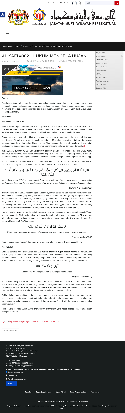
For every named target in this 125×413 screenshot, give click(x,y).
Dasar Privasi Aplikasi (78, 392)
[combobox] (100, 3)
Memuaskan (12, 375)
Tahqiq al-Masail (101, 70)
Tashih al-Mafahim (102, 81)
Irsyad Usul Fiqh (101, 67)
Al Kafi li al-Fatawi (10, 331)
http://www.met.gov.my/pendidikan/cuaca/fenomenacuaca (34, 321)
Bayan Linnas (100, 53)
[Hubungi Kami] (72, 3)
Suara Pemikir (101, 84)
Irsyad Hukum (100, 56)
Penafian (28, 392)
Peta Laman (95, 392)
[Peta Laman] (80, 3)
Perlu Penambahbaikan (16, 379)
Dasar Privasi (61, 392)
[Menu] (7, 34)
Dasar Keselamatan (43, 392)
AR (67, 3)
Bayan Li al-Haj (101, 77)
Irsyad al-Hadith (101, 63)
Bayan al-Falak (101, 88)
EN (64, 3)
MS (61, 3)
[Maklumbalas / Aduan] (76, 3)
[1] (84, 146)
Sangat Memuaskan (15, 372)
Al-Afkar (99, 74)
